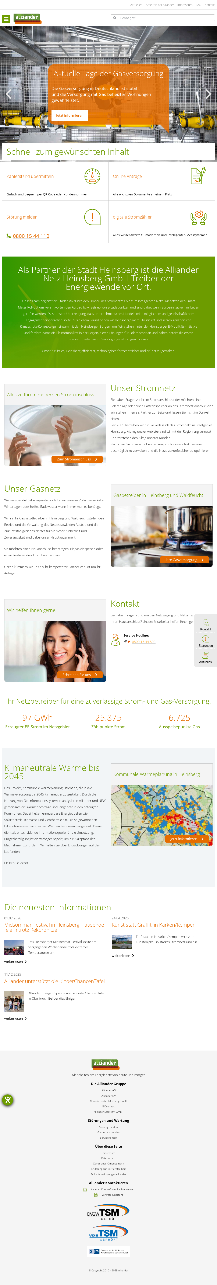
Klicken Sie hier (67, 121)
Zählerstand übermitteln (30, 176)
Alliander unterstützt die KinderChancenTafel (54, 981)
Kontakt (205, 629)
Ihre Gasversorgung (182, 559)
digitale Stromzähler (132, 217)
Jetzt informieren (184, 838)
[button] (6, 19)
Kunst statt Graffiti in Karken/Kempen (154, 924)
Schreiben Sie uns (77, 674)
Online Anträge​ (127, 176)
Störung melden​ (22, 217)
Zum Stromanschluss (74, 459)
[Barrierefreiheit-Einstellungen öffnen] (7, 1099)
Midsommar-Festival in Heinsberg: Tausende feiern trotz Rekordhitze (54, 927)
